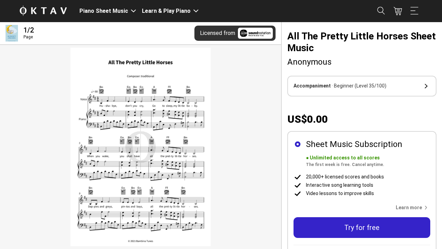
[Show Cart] (397, 11)
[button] (361, 86)
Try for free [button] (361, 227)
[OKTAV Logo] (43, 11)
